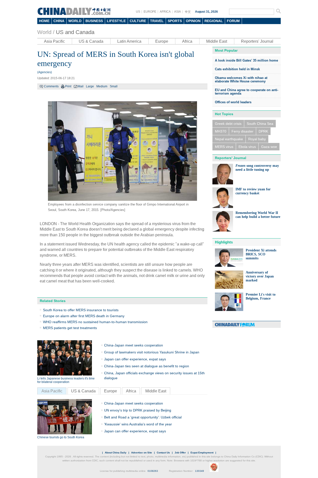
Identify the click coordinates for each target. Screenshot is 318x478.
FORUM (233, 21)
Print (68, 86)
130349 (199, 471)
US (138, 11)
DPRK (263, 131)
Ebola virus (247, 147)
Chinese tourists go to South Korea (60, 437)
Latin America (129, 41)
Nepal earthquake (229, 139)
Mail (80, 86)
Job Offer (180, 452)
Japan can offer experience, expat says (135, 359)
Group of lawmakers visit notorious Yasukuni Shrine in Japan (151, 352)
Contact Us (163, 452)
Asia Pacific (54, 41)
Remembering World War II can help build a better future (258, 215)
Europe (161, 41)
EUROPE (150, 11)
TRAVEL (157, 21)
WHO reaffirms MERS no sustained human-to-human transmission (95, 322)
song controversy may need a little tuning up (257, 167)
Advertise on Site (141, 452)
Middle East (216, 41)
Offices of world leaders (233, 102)
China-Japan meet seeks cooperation (133, 345)
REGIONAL (213, 21)
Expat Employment (202, 452)
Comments (51, 86)
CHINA (58, 21)
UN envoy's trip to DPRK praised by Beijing (137, 410)
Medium (101, 86)
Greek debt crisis (228, 124)
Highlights (224, 242)
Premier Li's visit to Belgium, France (261, 296)
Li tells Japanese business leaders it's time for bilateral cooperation (66, 380)
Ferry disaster (242, 131)
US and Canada (75, 32)
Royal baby (257, 139)
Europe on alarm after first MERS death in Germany (83, 316)
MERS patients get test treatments (70, 328)
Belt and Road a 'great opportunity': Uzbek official (143, 417)
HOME (44, 21)
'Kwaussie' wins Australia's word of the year (138, 424)
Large (90, 86)
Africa (187, 41)
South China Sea (260, 124)
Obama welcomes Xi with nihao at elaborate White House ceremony (241, 79)
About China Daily (115, 452)
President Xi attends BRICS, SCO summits (261, 254)
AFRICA (165, 11)
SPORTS (175, 21)
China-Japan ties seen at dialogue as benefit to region (146, 366)
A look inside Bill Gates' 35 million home (246, 60)
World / (45, 32)
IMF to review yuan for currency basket (253, 191)
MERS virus (224, 147)
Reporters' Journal (257, 41)
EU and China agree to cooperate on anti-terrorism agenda (246, 91)
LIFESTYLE (116, 21)
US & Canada (91, 41)
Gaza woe (269, 147)
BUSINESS (94, 21)
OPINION (193, 21)
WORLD (74, 21)
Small (114, 86)
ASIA (177, 11)
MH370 (220, 131)
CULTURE (138, 21)
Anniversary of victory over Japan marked (260, 276)
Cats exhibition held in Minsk (237, 69)
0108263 (153, 471)
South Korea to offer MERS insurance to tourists (81, 310)
